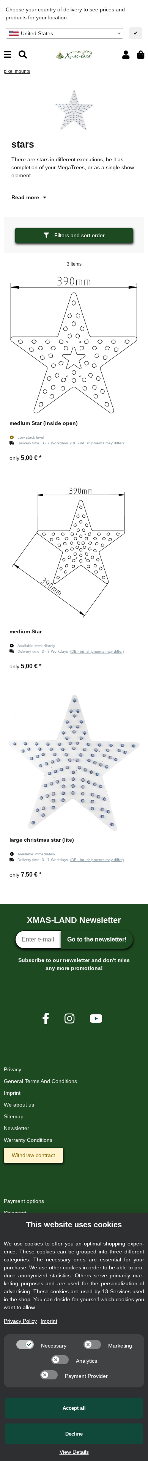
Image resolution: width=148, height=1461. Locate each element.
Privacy (12, 1069)
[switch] (25, 1344)
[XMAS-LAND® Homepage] (74, 54)
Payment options (24, 1201)
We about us (19, 1105)
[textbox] (64, 33)
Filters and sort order (79, 235)
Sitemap (14, 1116)
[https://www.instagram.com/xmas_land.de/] (69, 1018)
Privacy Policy (20, 1321)
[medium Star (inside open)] (74, 345)
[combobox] (64, 33)
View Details (74, 1452)
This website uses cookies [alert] (74, 1224)
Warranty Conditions (28, 1140)
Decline (74, 1434)
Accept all (74, 1408)
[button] (125, 55)
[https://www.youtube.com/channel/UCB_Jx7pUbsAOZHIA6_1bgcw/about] (96, 1018)
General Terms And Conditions (40, 1081)
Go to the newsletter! (96, 939)
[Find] (23, 55)
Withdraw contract (33, 1155)
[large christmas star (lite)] (74, 762)
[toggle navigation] (7, 55)
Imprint (12, 1093)
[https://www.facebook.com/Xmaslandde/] (46, 1018)
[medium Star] (74, 553)
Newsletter (16, 1128)
